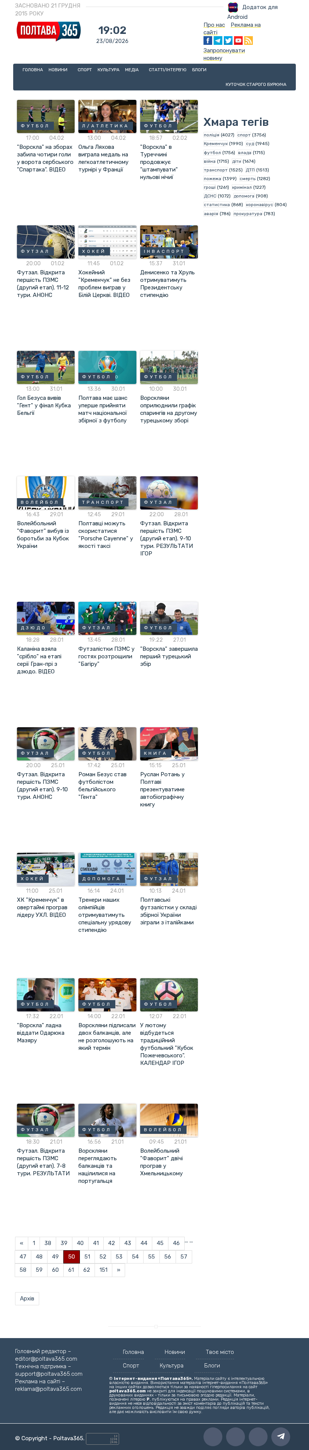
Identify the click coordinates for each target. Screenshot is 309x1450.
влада (244, 152)
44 (144, 1243)
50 (71, 1256)
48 (39, 1256)
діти (236, 161)
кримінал (242, 187)
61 (71, 1269)
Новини (59, 69)
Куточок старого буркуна (256, 84)
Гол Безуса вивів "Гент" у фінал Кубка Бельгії (44, 405)
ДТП (250, 170)
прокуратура (248, 213)
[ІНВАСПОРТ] (169, 241)
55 (151, 1256)
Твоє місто (220, 1352)
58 (23, 1269)
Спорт (85, 69)
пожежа (212, 178)
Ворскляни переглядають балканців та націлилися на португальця (97, 1165)
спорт (244, 135)
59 (39, 1269)
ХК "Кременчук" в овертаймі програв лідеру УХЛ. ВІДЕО (42, 907)
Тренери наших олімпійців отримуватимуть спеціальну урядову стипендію (104, 914)
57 (184, 1256)
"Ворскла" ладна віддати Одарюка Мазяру (40, 1033)
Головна (33, 69)
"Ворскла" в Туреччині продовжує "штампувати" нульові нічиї (159, 162)
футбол (212, 152)
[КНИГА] (169, 743)
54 (135, 1256)
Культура (108, 69)
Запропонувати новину (224, 54)
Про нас (214, 24)
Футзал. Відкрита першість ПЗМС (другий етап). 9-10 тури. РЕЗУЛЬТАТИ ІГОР (166, 538)
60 (55, 1269)
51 (87, 1256)
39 (64, 1243)
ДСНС (210, 196)
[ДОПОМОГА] (107, 869)
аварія (211, 213)
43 (127, 1243)
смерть (247, 178)
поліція (211, 135)
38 (47, 1243)
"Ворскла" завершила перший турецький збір (169, 656)
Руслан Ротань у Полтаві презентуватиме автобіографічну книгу (162, 789)
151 (103, 1269)
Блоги (199, 69)
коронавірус (259, 204)
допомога (244, 196)
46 (176, 1243)
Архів (27, 1298)
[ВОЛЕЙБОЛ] (46, 492)
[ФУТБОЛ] (46, 116)
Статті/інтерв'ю (168, 69)
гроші (210, 187)
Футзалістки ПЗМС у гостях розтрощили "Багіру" (106, 656)
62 (86, 1269)
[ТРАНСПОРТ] (107, 492)
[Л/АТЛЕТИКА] (107, 116)
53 (119, 1256)
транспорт (216, 170)
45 (160, 1243)
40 (80, 1243)
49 (55, 1256)
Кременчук (216, 143)
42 (111, 1243)
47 (23, 1256)
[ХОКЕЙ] (107, 241)
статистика (217, 204)
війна (210, 161)
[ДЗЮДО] (46, 618)
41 (96, 1243)
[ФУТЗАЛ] (46, 241)
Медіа (132, 69)
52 (102, 1256)
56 (167, 1256)
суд (250, 143)
